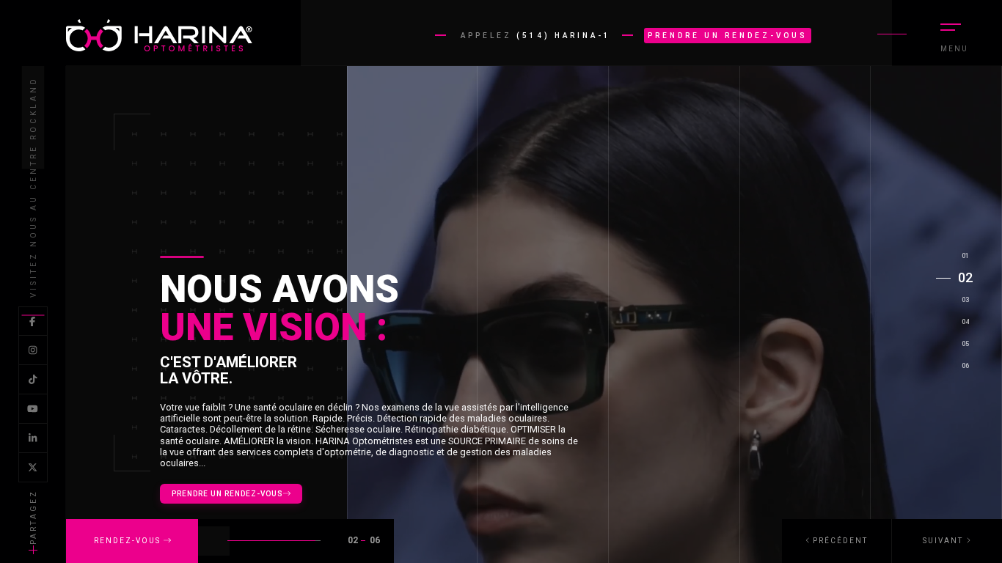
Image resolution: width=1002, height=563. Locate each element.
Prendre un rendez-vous (728, 36)
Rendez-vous (129, 541)
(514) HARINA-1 (563, 36)
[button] (947, 541)
